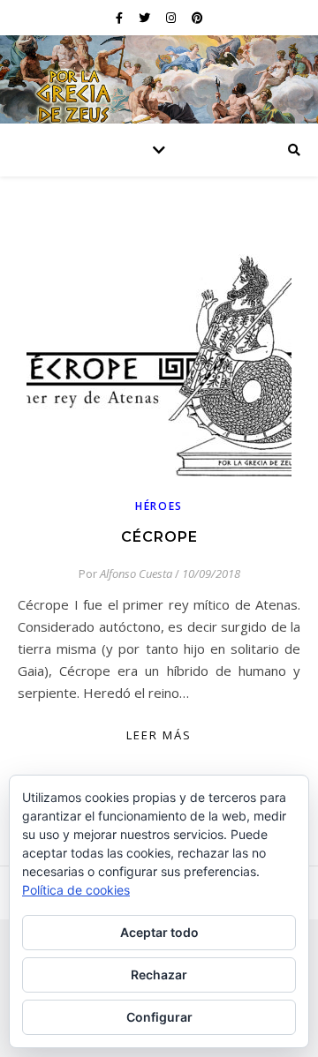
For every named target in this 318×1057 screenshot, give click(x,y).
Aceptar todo (159, 932)
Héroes (159, 506)
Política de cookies (76, 889)
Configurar (159, 1016)
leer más (159, 735)
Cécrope (159, 536)
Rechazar (159, 974)
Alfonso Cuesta (136, 573)
